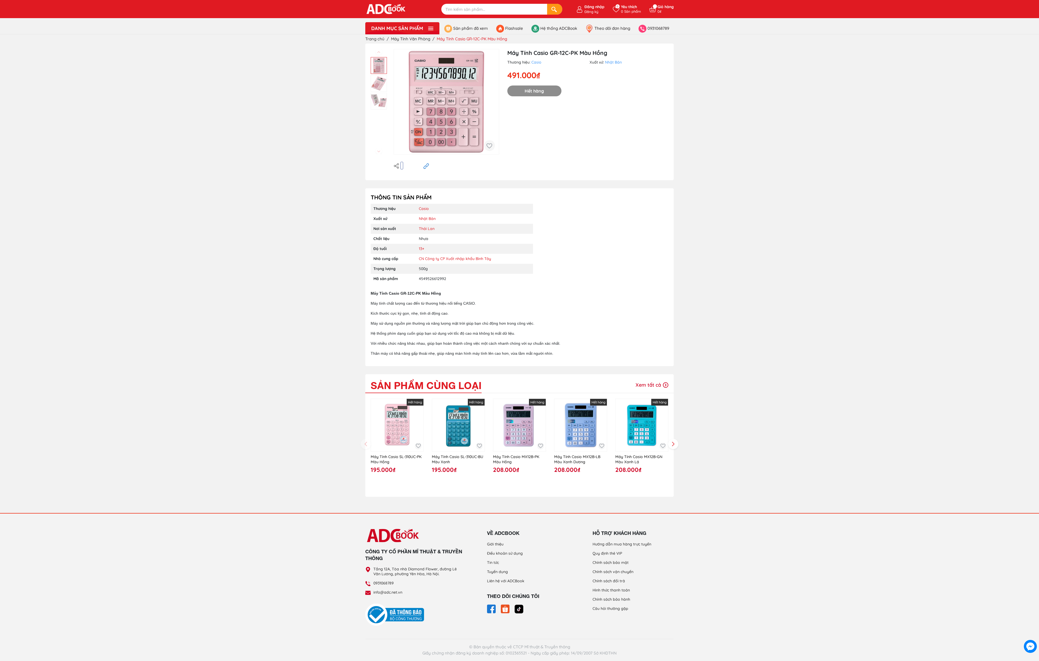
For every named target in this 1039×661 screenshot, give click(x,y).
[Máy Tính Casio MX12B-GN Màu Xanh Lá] (641, 425)
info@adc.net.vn (387, 592)
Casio (536, 62)
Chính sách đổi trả (609, 580)
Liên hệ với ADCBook (505, 580)
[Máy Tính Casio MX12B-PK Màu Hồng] (519, 425)
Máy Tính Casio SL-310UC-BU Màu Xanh (457, 459)
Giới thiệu (495, 544)
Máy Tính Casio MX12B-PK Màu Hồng (516, 459)
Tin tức (493, 562)
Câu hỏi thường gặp (610, 608)
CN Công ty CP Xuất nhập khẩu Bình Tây (455, 258)
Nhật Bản (613, 62)
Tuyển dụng (497, 571)
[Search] (554, 9)
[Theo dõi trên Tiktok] (519, 608)
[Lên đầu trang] (1030, 634)
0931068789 (383, 583)
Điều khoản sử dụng (505, 553)
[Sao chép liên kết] (426, 165)
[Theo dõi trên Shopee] (506, 608)
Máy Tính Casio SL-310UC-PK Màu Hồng (396, 459)
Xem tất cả (649, 385)
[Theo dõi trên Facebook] (492, 608)
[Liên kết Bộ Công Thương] (396, 614)
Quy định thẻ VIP (607, 553)
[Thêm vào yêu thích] (489, 145)
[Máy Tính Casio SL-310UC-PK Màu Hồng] (397, 425)
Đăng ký (591, 11)
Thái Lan (427, 228)
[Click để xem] (446, 101)
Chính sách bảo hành (611, 599)
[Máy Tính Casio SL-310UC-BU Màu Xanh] (458, 425)
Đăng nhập (594, 6)
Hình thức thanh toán (611, 590)
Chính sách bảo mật (611, 562)
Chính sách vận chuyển (613, 571)
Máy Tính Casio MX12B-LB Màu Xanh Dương (577, 459)
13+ (421, 248)
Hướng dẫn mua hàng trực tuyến (622, 544)
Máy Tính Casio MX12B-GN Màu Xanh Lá (638, 459)
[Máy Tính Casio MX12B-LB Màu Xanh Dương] (580, 425)
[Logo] (414, 535)
